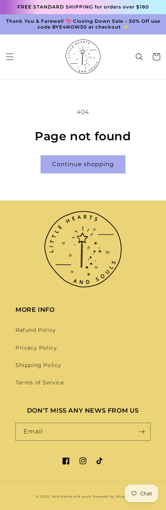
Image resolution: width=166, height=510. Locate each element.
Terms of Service (39, 382)
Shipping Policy (38, 365)
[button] (9, 56)
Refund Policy (35, 329)
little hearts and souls (71, 496)
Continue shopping (83, 164)
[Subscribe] (141, 432)
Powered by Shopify (111, 496)
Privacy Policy (36, 347)
